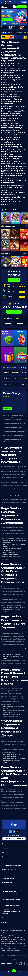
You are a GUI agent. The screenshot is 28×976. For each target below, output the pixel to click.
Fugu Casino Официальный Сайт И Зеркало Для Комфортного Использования (13, 441)
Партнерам (5, 917)
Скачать (24, 2)
